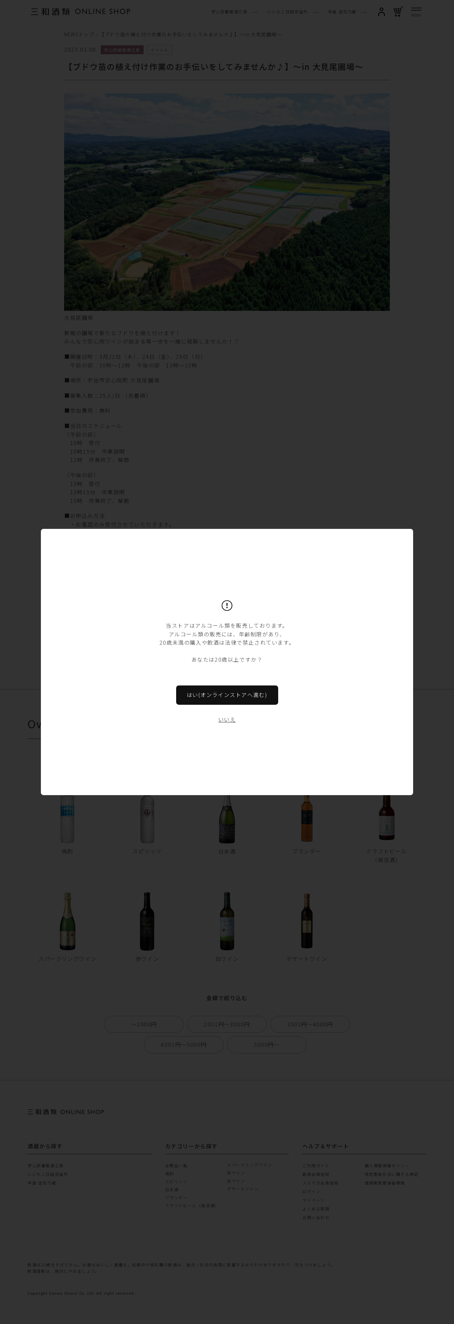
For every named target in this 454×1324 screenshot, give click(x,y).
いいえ (227, 719)
